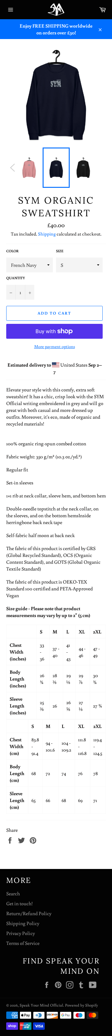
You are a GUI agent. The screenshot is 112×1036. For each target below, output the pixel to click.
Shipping (47, 234)
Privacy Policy (20, 933)
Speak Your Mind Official (41, 1005)
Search (13, 893)
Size (59, 251)
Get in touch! (19, 903)
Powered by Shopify (81, 1005)
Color (12, 251)
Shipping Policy (22, 923)
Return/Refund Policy (28, 913)
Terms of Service (23, 943)
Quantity (15, 278)
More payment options (54, 346)
